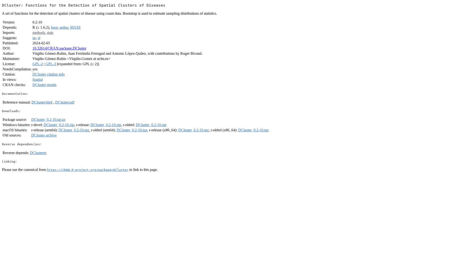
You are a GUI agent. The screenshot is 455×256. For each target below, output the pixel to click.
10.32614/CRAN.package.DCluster (59, 48)
